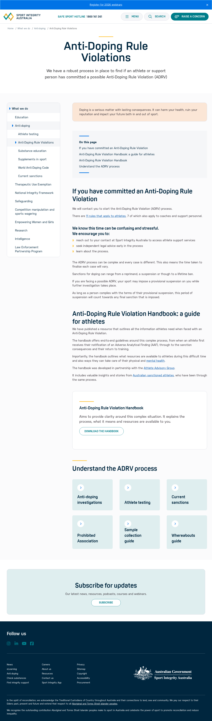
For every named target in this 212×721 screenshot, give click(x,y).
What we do (24, 28)
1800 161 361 (94, 16)
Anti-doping (39, 28)
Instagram (8, 643)
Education (21, 117)
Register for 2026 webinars (106, 4)
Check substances (16, 678)
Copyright (82, 673)
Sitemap (81, 669)
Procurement (83, 682)
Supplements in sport (32, 159)
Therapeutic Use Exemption (33, 184)
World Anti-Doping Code (33, 167)
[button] (156, 17)
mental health (155, 360)
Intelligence (22, 238)
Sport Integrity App (51, 682)
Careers (46, 664)
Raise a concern (193, 16)
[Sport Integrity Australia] (22, 16)
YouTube (24, 643)
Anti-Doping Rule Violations (36, 142)
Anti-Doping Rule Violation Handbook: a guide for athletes (117, 154)
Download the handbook (101, 431)
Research (21, 230)
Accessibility (83, 678)
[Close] (207, 4)
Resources (47, 673)
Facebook (32, 643)
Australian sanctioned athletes (153, 375)
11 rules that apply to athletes (106, 216)
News (10, 664)
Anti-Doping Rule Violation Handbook (103, 160)
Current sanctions (30, 176)
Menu (135, 16)
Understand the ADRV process (99, 166)
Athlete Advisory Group (159, 368)
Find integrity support (18, 682)
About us (46, 669)
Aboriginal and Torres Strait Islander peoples (94, 703)
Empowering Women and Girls (34, 222)
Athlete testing (28, 134)
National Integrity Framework (34, 192)
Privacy (81, 664)
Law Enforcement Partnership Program (28, 249)
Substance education (32, 151)
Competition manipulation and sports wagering (35, 211)
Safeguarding (23, 201)
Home (11, 28)
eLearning (12, 669)
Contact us (48, 678)
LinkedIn (16, 643)
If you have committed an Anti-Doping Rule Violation (113, 148)
